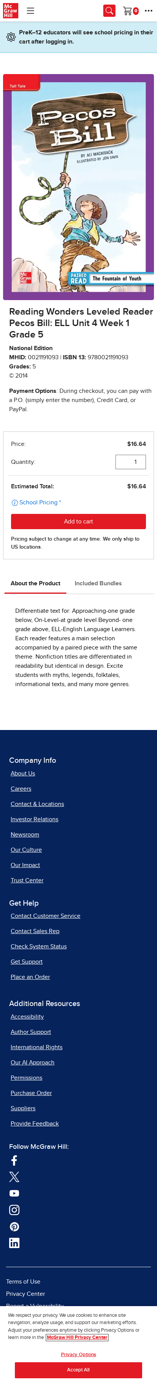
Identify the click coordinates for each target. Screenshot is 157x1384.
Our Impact (25, 865)
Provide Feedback (35, 1124)
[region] (78, 1345)
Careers (21, 789)
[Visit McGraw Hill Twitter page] (14, 1177)
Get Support (27, 962)
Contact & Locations (37, 804)
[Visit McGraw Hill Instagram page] (14, 1209)
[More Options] (148, 10)
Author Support (31, 1032)
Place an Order (30, 977)
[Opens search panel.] (109, 11)
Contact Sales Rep (35, 931)
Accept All (78, 1370)
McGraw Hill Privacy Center (77, 1337)
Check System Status (39, 946)
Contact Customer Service (45, 916)
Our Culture (26, 850)
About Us (23, 773)
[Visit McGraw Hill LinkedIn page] (14, 1243)
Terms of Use (23, 1282)
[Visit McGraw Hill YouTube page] (14, 1193)
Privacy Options (78, 1354)
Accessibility (27, 1017)
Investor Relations (34, 819)
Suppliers (23, 1108)
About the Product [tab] (35, 583)
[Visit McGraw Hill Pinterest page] (14, 1226)
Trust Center (27, 880)
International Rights (36, 1047)
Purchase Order (31, 1093)
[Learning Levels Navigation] (30, 11)
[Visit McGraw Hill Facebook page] (14, 1160)
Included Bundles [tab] (98, 583)
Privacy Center (25, 1294)
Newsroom (25, 835)
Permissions (26, 1078)
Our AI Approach (32, 1062)
